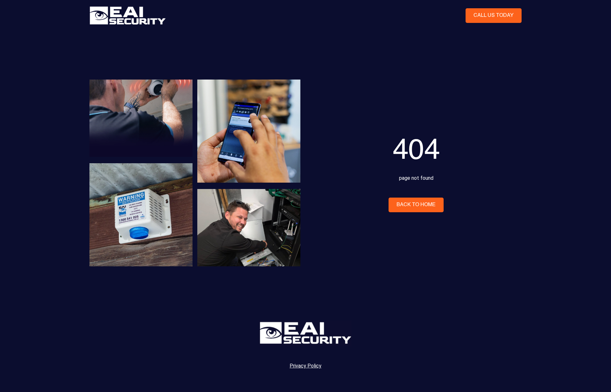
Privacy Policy (305, 366)
